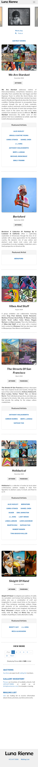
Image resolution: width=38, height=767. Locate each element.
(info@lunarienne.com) (10, 686)
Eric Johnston (23, 512)
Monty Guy (19, 30)
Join (4, 696)
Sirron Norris (11, 419)
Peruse (5, 682)
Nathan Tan (19, 423)
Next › (12, 656)
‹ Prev (8, 652)
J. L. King (18, 144)
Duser (11, 512)
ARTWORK (18, 83)
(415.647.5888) (8, 684)
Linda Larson (11, 521)
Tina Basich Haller (18, 533)
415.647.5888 (13, 759)
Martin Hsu (12, 525)
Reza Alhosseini (19, 631)
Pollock (20, 33)
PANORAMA (24, 381)
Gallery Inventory (13, 679)
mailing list (22, 673)
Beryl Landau (19, 152)
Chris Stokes (12, 139)
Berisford (18, 258)
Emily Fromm (18, 160)
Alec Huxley (18, 131)
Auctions (8, 670)
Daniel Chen (26, 139)
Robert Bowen (19, 529)
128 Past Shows (19, 41)
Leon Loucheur (26, 521)
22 (7, 656)
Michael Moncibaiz (18, 156)
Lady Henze (24, 517)
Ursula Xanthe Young (18, 135)
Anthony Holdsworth (19, 148)
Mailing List (10, 692)
